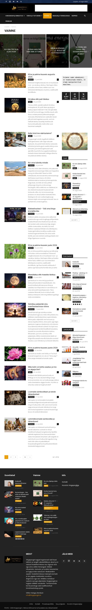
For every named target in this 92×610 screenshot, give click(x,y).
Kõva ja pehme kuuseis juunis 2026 (43, 348)
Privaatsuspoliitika (48, 604)
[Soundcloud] (17, 1)
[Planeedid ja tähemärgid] (66, 186)
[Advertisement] (61, 8)
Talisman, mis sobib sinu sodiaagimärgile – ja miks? (51, 517)
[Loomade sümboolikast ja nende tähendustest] (15, 397)
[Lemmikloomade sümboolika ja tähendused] (15, 425)
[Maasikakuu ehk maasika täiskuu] (15, 280)
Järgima (75, 93)
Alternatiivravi (77, 288)
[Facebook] (6, 1)
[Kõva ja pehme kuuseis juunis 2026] (15, 353)
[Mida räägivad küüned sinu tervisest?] (66, 286)
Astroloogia (48, 522)
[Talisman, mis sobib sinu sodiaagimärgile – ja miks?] (80, 51)
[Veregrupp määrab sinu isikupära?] (66, 383)
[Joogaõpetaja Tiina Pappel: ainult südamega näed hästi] (66, 360)
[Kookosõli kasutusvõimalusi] (66, 264)
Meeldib (66, 93)
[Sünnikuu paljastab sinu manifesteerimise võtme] (15, 310)
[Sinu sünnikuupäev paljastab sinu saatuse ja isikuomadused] (8, 521)
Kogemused (76, 302)
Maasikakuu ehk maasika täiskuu (41, 274)
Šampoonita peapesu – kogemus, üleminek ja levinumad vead (80, 297)
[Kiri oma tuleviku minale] (15, 168)
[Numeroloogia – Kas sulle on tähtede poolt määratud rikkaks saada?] (8, 494)
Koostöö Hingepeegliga (70, 485)
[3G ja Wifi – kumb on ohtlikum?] (66, 349)
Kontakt (65, 482)
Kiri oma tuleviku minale (38, 163)
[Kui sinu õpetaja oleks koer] (11, 51)
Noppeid (74, 16)
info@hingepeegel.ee (33, 595)
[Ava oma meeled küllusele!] (8, 510)
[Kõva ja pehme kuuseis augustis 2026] (15, 80)
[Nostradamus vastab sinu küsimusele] (66, 311)
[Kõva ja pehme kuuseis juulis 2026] (15, 251)
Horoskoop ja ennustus (14, 16)
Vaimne (46, 16)
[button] (85, 16)
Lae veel (74, 220)
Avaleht (6, 27)
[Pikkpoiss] (66, 374)
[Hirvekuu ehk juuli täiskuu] (15, 105)
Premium (8, 21)
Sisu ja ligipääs (60, 604)
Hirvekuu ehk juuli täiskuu (38, 99)
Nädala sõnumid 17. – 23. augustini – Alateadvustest (79, 197)
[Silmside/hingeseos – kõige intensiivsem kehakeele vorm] (66, 337)
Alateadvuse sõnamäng (80, 209)
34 (25, 457)
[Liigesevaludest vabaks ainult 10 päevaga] (8, 534)
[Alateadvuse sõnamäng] (66, 211)
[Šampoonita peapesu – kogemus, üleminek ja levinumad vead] (66, 297)
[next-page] (30, 457)
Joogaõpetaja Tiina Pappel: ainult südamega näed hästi (79, 360)
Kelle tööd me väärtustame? (40, 133)
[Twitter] (21, 1)
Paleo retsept (77, 374)
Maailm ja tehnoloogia (61, 16)
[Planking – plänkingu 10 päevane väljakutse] (66, 275)
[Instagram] (10, 1)
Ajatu (30, 102)
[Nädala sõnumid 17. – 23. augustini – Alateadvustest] (57, 51)
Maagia (75, 313)
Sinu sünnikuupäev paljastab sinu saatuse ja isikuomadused (22, 521)
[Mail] (13, 1)
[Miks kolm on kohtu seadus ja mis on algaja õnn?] (15, 373)
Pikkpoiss (75, 371)
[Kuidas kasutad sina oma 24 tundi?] (34, 51)
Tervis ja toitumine (33, 16)
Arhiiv (31, 604)
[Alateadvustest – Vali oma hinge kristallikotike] (15, 214)
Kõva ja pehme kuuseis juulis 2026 (42, 245)
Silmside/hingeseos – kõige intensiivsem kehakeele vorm (79, 337)
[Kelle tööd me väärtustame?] (15, 139)
